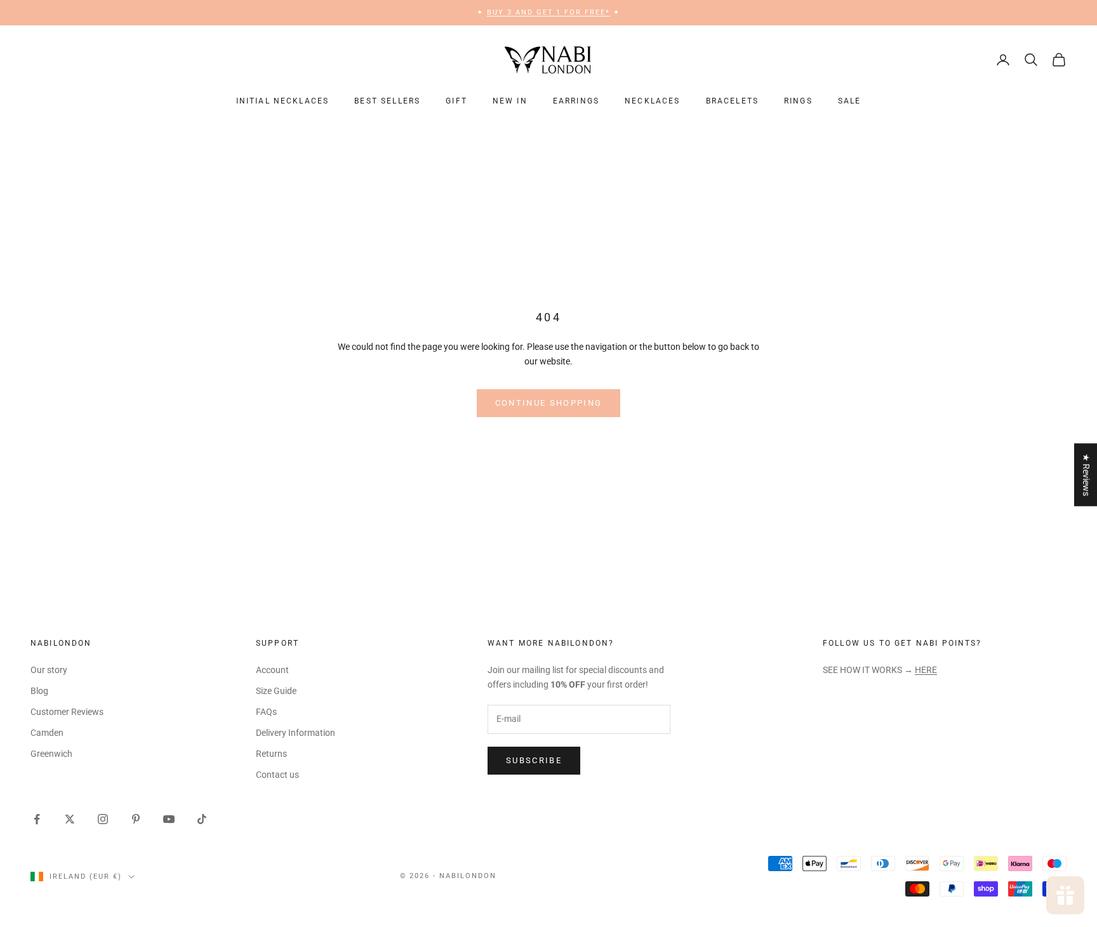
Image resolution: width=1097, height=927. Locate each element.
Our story (48, 670)
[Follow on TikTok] (202, 819)
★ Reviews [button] (1086, 474)
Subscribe (534, 760)
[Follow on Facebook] (36, 819)
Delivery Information (295, 733)
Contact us (277, 775)
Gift (456, 101)
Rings (798, 101)
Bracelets (732, 101)
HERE (926, 670)
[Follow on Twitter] (69, 819)
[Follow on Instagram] (102, 819)
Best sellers (387, 101)
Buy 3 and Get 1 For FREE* (549, 12)
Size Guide (276, 691)
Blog (39, 691)
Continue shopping (548, 403)
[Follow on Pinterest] (136, 819)
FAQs (266, 712)
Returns (271, 754)
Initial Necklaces (282, 101)
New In (510, 101)
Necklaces (652, 101)
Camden (46, 733)
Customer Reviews (66, 712)
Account (272, 670)
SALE (849, 101)
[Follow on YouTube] (169, 819)
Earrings (576, 101)
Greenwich (51, 754)
